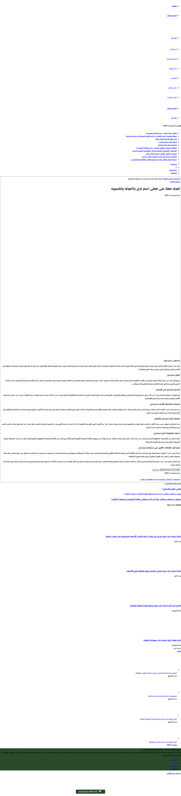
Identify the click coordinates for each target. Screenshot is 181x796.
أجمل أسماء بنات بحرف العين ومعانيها (163, 742)
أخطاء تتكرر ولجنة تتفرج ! (168, 142)
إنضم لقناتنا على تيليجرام (88, 791)
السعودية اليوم (172, 59)
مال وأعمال (173, 68)
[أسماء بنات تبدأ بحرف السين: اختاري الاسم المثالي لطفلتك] (165, 669)
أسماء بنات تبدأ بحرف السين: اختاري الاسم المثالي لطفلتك (156, 673)
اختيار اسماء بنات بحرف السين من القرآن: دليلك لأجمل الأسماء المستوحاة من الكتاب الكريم (143, 536)
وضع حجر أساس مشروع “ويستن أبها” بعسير (161, 154)
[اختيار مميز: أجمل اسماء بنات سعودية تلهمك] (160, 635)
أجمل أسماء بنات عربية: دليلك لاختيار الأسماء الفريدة (158, 719)
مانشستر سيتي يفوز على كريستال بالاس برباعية (159, 156)
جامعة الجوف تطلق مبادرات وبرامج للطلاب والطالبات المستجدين (154, 159)
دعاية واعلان (172, 88)
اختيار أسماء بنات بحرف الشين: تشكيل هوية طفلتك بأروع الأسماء (154, 571)
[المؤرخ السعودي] (173, 27)
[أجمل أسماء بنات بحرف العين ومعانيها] (165, 739)
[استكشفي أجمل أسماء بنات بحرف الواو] (165, 692)
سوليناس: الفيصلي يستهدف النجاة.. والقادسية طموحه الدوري (154, 151)
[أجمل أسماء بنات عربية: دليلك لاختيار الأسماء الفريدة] (165, 716)
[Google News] (173, 476)
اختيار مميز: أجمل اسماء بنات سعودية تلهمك (162, 640)
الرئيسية (177, 179)
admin (178, 195)
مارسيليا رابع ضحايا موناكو (167, 145)
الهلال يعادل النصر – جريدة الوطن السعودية (161, 133)
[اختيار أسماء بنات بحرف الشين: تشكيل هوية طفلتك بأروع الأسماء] (160, 565)
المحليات (174, 78)
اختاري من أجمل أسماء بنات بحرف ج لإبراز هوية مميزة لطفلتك (155, 605)
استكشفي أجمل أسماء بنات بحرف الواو (162, 696)
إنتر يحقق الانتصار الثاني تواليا (166, 139)
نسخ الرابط (156, 470)
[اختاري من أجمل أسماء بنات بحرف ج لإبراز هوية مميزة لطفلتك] (160, 600)
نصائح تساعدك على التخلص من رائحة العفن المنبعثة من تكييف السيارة (151, 136)
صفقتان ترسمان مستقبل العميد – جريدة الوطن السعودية (156, 148)
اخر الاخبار (173, 49)
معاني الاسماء (172, 97)
